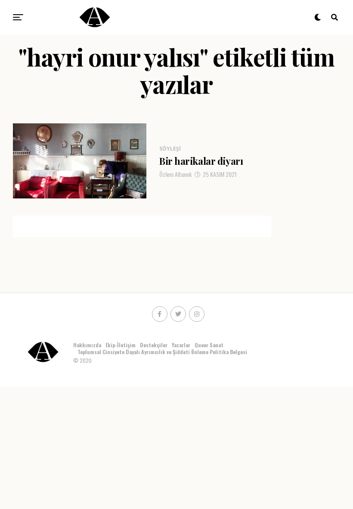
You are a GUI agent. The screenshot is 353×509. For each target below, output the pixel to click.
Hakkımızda (87, 345)
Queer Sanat (209, 345)
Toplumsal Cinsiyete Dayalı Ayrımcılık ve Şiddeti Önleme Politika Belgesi (162, 351)
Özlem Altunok (175, 174)
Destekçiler (153, 345)
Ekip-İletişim (120, 345)
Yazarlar (181, 345)
